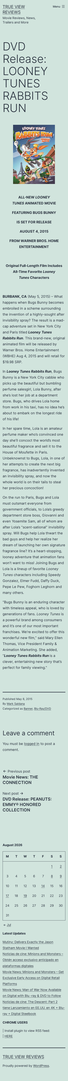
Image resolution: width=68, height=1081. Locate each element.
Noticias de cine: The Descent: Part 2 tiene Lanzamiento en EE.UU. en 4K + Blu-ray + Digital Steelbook (34, 1008)
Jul (9, 925)
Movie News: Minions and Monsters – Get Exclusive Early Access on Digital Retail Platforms (33, 978)
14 (43, 886)
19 (25, 896)
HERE (9, 1036)
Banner (28, 708)
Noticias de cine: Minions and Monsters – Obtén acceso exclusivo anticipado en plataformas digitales (33, 960)
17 (7, 896)
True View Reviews (23, 1056)
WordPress (41, 1066)
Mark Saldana (16, 703)
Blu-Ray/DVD (42, 708)
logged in (31, 744)
